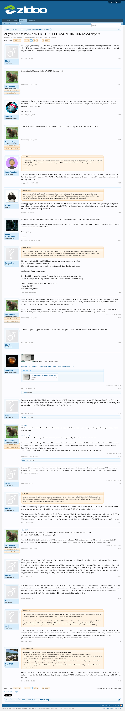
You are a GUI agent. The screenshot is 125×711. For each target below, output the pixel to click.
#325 (119, 183)
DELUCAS (9, 370)
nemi (7, 415)
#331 (119, 388)
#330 (119, 343)
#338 (119, 598)
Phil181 (8, 508)
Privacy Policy (118, 708)
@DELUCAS (26, 435)
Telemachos (9, 263)
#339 (119, 641)
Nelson (7, 483)
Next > (47, 40)
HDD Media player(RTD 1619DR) (23, 37)
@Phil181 (24, 530)
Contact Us (103, 705)
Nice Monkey (43, 37)
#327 (119, 240)
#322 (119, 84)
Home (8, 20)
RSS (121, 705)
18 (34, 40)
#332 (119, 413)
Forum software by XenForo (19, 708)
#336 (119, 548)
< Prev (15, 40)
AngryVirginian (11, 172)
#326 (119, 212)
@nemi (24, 425)
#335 (119, 523)
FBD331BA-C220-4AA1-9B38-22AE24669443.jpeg (46, 375)
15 (25, 40)
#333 (119, 456)
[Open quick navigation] (119, 29)
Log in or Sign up (115, 2)
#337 (119, 576)
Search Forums (8, 24)
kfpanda (8, 205)
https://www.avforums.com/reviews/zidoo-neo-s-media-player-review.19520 (48, 366)
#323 (119, 115)
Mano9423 (9, 664)
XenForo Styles (53, 708)
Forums (22, 20)
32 (43, 40)
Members (32, 20)
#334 (119, 483)
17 (31, 40)
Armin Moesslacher (10, 236)
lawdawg (24, 417)
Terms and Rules (108, 708)
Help (109, 705)
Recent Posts (20, 24)
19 (37, 40)
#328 (119, 292)
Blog (15, 20)
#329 (119, 317)
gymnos (24, 392)
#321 (119, 59)
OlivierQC (8, 117)
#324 (119, 139)
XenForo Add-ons (42, 708)
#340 (119, 681)
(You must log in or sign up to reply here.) (108, 688)
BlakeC (7, 61)
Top (118, 705)
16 (28, 40)
